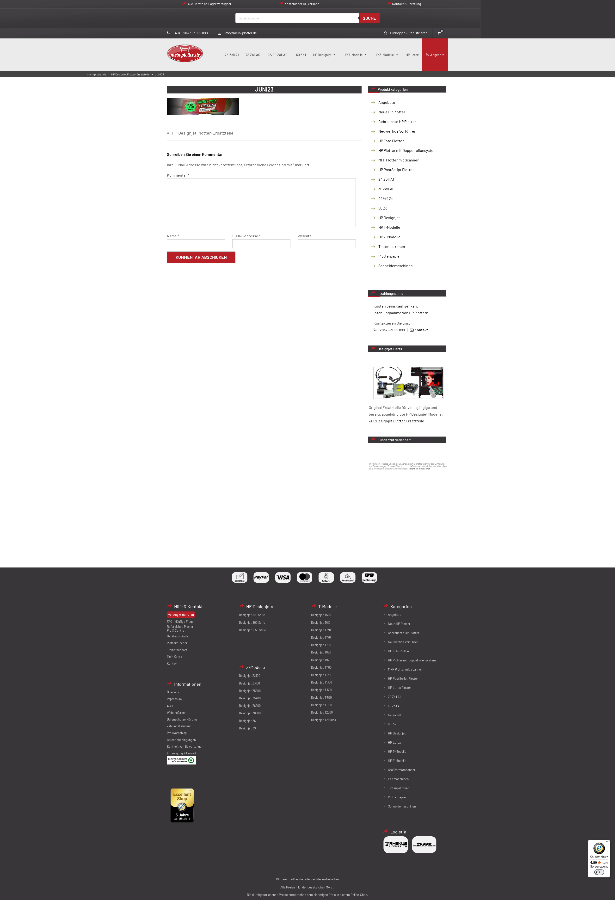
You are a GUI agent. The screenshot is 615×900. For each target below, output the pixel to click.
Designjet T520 (321, 615)
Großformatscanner (401, 770)
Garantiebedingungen (181, 740)
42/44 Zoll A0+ (278, 55)
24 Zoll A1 (232, 55)
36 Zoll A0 (253, 55)
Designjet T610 (320, 622)
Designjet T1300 (321, 682)
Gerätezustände (177, 636)
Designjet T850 (321, 652)
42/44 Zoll (386, 198)
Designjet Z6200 (250, 706)
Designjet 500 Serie (252, 615)
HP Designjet (322, 55)
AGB (170, 706)
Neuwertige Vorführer (397, 131)
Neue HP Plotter (391, 112)
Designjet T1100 (321, 667)
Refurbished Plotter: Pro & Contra (180, 629)
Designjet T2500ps (323, 720)
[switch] (599, 872)
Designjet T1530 (321, 697)
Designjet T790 (321, 645)
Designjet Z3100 (249, 683)
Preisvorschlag (177, 733)
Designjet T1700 (321, 705)
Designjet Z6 (247, 721)
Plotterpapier (389, 256)
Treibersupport (177, 650)
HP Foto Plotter (391, 140)
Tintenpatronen (391, 246)
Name (173, 236)
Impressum (174, 699)
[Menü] (607, 843)
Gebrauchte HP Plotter (397, 121)
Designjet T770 (321, 637)
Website (305, 236)
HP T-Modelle (353, 55)
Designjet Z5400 (250, 698)
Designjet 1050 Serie (252, 630)
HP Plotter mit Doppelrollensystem (407, 150)
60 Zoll (301, 55)
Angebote (437, 55)
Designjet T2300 (322, 712)
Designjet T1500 (321, 690)
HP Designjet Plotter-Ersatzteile (203, 133)
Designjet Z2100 (249, 676)
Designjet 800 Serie (252, 622)
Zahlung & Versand (179, 726)
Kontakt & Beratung (406, 4)
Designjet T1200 (321, 675)
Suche (369, 18)
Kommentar (178, 175)
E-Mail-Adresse (246, 236)
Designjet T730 (321, 630)
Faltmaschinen (398, 779)
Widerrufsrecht (177, 713)
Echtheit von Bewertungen (185, 746)
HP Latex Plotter (399, 687)
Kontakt (172, 663)
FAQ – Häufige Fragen (181, 621)
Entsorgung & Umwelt (181, 753)
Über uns (173, 692)
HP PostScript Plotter (396, 169)
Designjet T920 (321, 660)
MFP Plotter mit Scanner (398, 160)
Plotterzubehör (177, 643)
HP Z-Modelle (384, 55)
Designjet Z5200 (250, 691)
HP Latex (412, 55)
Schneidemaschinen (395, 265)
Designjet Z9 (247, 728)
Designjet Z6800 (250, 713)
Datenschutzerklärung (182, 719)
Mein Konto (174, 657)
